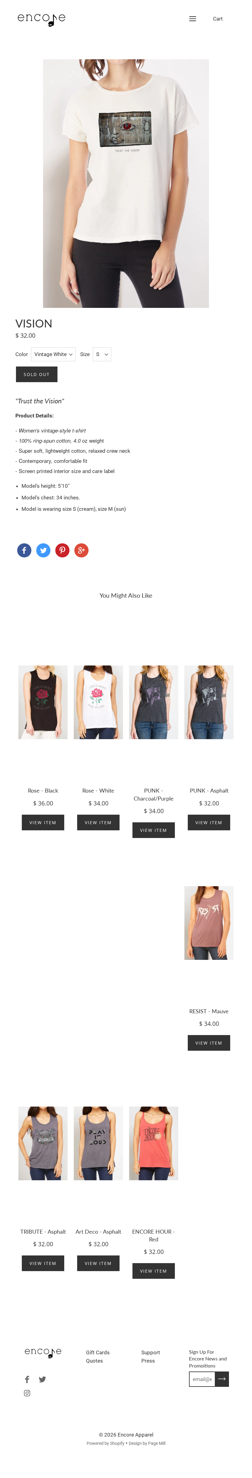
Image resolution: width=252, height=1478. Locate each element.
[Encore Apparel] (24, 551)
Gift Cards (98, 1352)
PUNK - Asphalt (209, 790)
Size (85, 354)
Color (21, 354)
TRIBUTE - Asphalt (43, 1231)
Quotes (94, 1361)
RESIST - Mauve (209, 1011)
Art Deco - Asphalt (98, 1231)
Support (150, 1352)
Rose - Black (43, 790)
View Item (43, 822)
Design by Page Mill (147, 1443)
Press (148, 1361)
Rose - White (98, 790)
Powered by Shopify (105, 1443)
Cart (218, 19)
